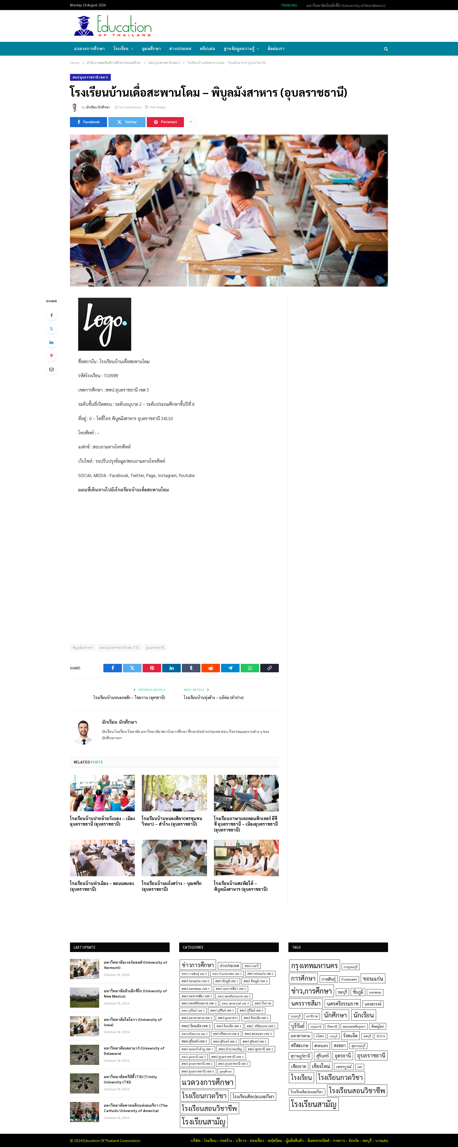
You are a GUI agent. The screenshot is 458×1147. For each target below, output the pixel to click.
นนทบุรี (296, 1016)
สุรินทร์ (322, 1056)
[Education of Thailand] (113, 26)
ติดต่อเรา (276, 48)
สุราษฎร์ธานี (300, 1055)
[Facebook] (51, 315)
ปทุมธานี (316, 1027)
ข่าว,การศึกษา (311, 990)
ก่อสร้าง (226, 1140)
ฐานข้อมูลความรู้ (239, 48)
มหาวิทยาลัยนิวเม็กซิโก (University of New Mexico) (346, 5)
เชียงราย (298, 1066)
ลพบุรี (367, 1036)
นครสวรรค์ (372, 1004)
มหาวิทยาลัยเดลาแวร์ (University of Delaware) (134, 1051)
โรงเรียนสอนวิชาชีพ (209, 1108)
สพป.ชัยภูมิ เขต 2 (256, 981)
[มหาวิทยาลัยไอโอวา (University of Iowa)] (84, 1026)
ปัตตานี (332, 1026)
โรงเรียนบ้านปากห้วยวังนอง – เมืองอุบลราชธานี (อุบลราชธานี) (102, 821)
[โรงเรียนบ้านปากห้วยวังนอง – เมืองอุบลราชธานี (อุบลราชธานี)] (102, 793)
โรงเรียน (121, 48)
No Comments (130, 107)
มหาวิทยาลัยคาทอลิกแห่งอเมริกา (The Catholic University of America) (136, 1108)
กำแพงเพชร (349, 979)
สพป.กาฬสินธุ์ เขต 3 (194, 973)
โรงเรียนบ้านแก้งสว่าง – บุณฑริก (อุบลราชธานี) (171, 886)
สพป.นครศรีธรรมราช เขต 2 (234, 996)
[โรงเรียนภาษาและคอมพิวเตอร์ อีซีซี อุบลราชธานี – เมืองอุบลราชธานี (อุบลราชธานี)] (246, 793)
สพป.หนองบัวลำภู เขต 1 (197, 1049)
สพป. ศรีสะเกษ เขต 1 (261, 1026)
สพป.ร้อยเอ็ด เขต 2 (196, 1025)
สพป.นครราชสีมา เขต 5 (231, 989)
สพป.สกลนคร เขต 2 (258, 1034)
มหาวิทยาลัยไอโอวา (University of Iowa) (133, 1022)
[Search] (385, 49)
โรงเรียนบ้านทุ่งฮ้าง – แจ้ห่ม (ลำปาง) (214, 697)
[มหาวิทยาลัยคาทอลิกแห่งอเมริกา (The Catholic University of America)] (84, 1112)
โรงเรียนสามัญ (204, 1121)
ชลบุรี (342, 991)
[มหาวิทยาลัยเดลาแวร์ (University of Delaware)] (84, 1055)
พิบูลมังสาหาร (83, 647)
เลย (359, 1067)
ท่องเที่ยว (257, 1140)
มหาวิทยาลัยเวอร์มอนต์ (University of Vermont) (135, 965)
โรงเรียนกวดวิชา (204, 1095)
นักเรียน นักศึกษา (98, 107)
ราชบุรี (333, 1036)
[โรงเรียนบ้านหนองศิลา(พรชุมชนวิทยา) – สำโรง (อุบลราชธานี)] (174, 793)
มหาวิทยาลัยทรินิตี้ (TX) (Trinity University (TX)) (130, 1079)
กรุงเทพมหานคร (314, 965)
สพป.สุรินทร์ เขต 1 (194, 1041)
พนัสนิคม (275, 1140)
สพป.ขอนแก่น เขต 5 (195, 981)
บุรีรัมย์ (298, 1026)
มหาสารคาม (300, 1035)
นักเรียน (363, 1015)
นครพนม (375, 992)
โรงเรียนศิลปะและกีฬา (253, 1096)
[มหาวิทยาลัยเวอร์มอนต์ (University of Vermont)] (84, 969)
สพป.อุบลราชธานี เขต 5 (198, 1071)
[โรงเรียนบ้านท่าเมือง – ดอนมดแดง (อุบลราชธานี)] (102, 858)
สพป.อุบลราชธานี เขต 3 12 (119, 647)
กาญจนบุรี (351, 967)
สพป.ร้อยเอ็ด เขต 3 (229, 1026)
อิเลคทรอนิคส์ (318, 1140)
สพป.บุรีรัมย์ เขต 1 (193, 1010)
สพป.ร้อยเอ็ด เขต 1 (256, 1018)
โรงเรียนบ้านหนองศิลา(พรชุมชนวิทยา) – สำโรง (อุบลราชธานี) (172, 821)
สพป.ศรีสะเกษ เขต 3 (195, 1033)
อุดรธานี (343, 1055)
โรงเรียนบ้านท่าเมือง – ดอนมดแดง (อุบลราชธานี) (102, 886)
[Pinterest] (51, 355)
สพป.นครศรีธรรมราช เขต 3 (199, 1003)
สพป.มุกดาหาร (228, 1018)
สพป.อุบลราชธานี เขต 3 (90, 77)
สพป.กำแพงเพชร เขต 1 (227, 974)
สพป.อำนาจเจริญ (230, 1049)
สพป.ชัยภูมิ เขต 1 (226, 981)
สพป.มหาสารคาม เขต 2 (197, 1018)
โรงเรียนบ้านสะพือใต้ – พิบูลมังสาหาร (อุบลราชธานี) (241, 886)
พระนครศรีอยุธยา (354, 1027)
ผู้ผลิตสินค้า (295, 1140)
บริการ (241, 1140)
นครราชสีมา (306, 1003)
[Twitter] (51, 328)
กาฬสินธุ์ (329, 978)
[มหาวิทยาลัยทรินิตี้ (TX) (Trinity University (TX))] (84, 1083)
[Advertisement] (291, 25)
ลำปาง (381, 1036)
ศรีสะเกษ (300, 1045)
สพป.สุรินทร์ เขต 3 (254, 1041)
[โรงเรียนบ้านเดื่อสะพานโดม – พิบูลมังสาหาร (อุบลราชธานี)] (229, 211)
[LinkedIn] (51, 342)
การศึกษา (303, 978)
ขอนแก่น (373, 978)
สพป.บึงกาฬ (263, 1003)
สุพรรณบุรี (358, 1046)
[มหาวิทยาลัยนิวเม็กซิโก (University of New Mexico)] (84, 998)
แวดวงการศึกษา (89, 48)
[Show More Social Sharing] (190, 122)
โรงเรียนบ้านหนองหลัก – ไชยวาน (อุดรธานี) (129, 697)
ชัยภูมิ (358, 992)
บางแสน (381, 1140)
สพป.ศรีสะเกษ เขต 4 (226, 1034)
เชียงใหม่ (321, 1066)
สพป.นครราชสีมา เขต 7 (197, 996)
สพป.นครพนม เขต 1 (196, 988)
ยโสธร (320, 1036)
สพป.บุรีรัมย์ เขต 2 (222, 1010)
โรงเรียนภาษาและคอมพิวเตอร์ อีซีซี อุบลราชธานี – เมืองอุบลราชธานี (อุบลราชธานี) (246, 824)
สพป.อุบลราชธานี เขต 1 (227, 1057)
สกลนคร (321, 1045)
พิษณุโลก (377, 1026)
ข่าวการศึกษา (198, 964)
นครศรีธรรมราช (343, 1004)
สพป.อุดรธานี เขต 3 (194, 1057)
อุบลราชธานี (155, 647)
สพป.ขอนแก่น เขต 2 (260, 974)
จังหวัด (354, 1140)
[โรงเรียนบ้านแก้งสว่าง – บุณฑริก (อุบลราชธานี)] (174, 858)
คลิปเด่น (207, 48)
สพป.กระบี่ (252, 966)
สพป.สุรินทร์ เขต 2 (225, 1041)
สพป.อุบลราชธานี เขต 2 (197, 1064)
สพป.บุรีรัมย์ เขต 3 (251, 1010)
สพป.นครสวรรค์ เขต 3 (235, 1003)
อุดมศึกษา (151, 48)
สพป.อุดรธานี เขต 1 (260, 1049)
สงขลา (340, 1045)
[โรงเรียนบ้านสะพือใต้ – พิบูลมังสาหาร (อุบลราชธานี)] (246, 858)
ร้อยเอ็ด (350, 1035)
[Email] (51, 369)
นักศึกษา (335, 1015)
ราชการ (339, 1140)
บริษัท (195, 1140)
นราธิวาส (312, 1016)
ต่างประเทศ (180, 48)
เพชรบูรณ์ (343, 1066)
